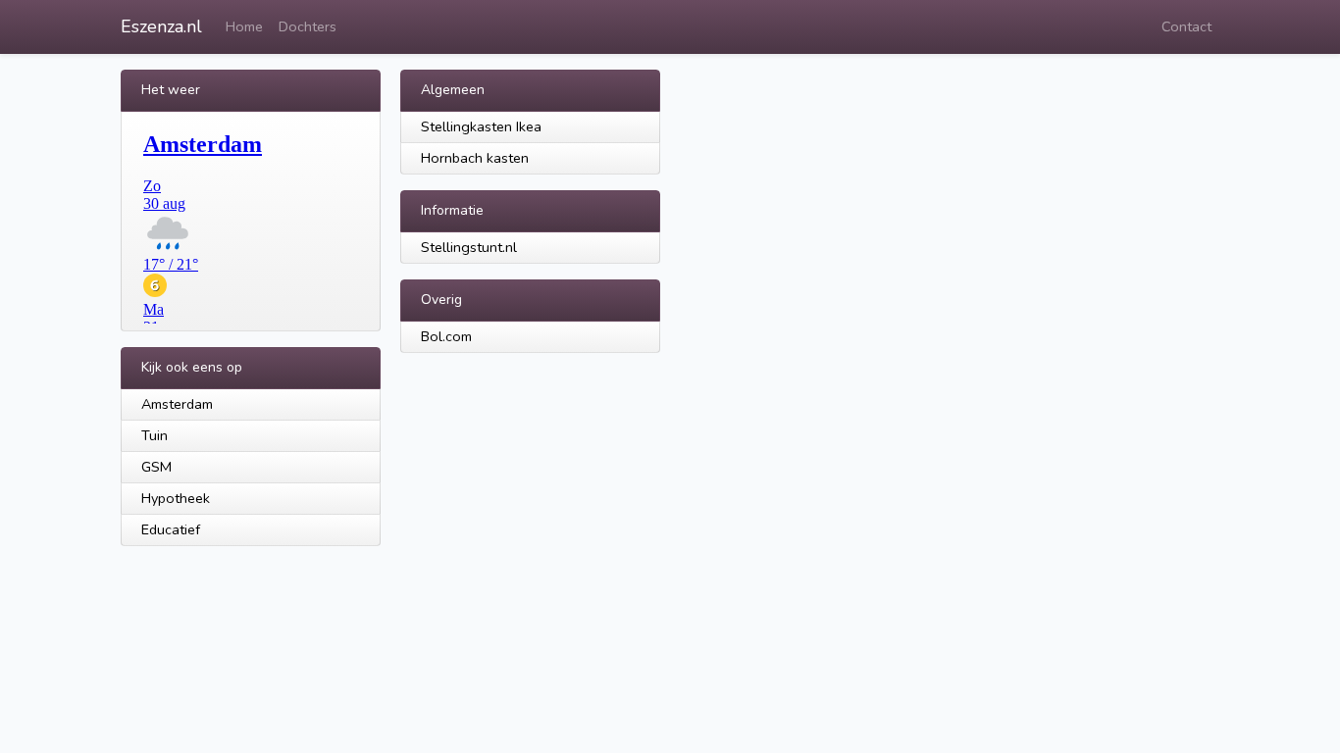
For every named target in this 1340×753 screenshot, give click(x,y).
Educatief (170, 529)
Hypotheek (175, 498)
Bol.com (446, 336)
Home (244, 26)
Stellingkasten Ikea (481, 126)
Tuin (154, 435)
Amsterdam (177, 404)
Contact (1186, 26)
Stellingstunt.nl (469, 247)
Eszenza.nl (161, 26)
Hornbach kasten (475, 158)
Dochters (307, 26)
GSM (156, 467)
